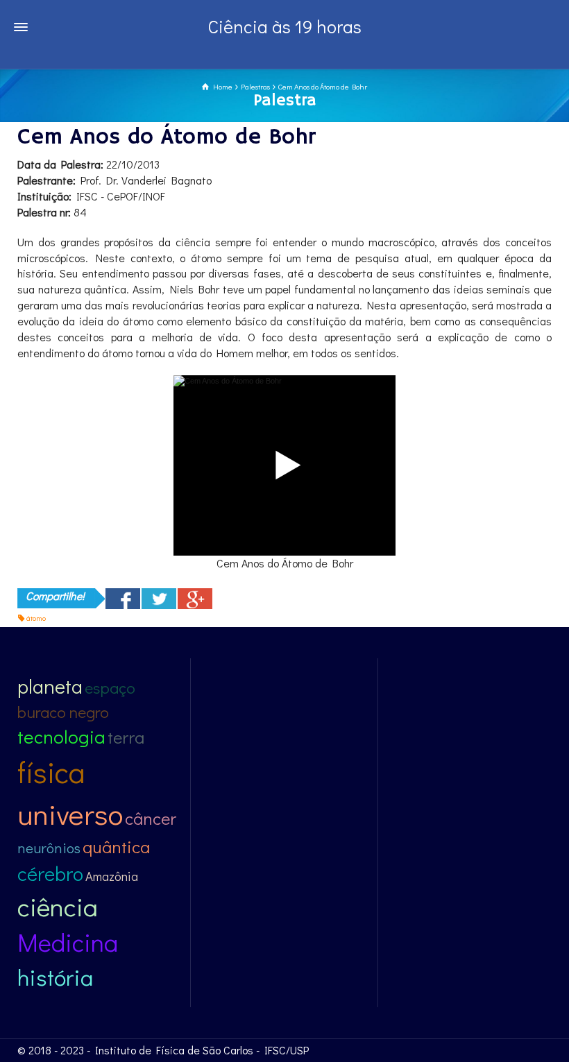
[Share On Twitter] (159, 598)
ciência (57, 906)
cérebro (50, 873)
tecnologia (61, 736)
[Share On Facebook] (122, 598)
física (51, 771)
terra (126, 737)
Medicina (67, 942)
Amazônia (111, 875)
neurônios (48, 847)
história (55, 977)
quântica (116, 846)
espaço (110, 687)
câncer (150, 818)
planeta (50, 686)
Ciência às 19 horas (285, 26)
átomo (36, 618)
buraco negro (63, 711)
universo (70, 813)
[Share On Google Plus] (195, 598)
